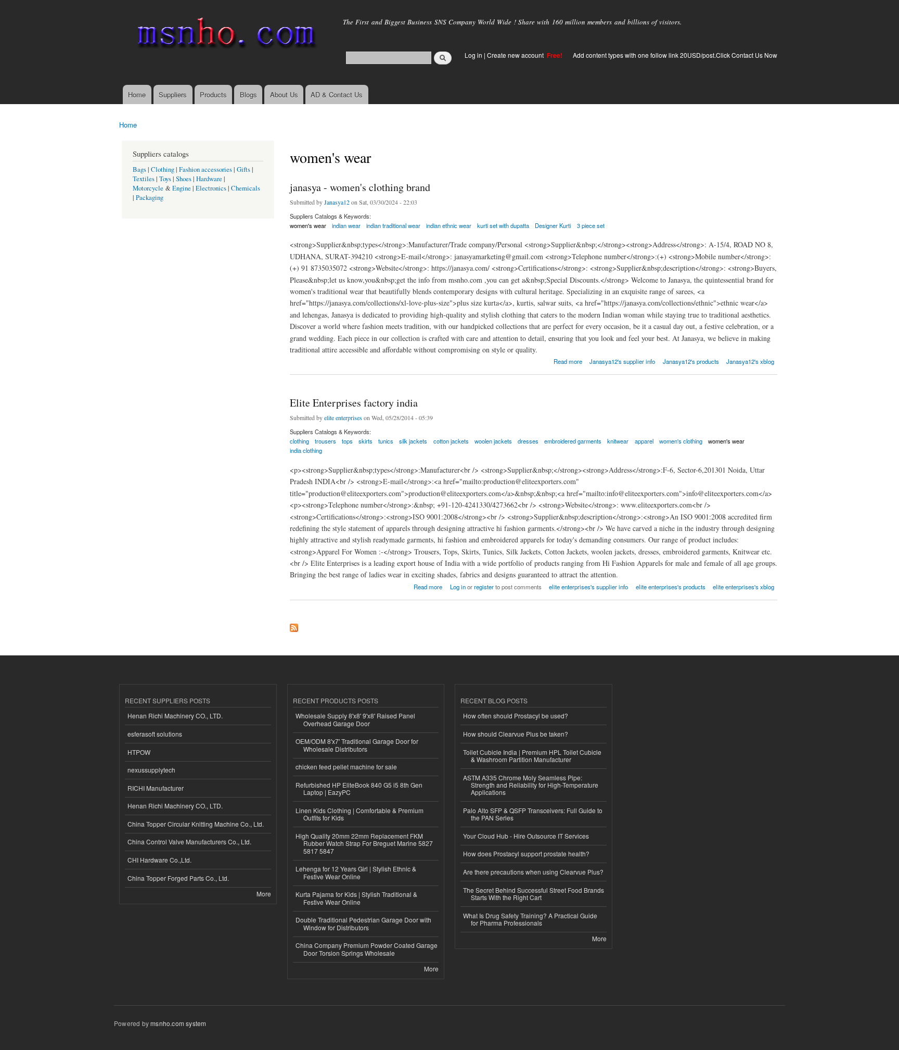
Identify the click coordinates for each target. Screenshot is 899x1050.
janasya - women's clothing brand (360, 187)
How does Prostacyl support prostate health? (526, 853)
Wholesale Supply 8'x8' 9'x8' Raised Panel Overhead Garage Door (355, 719)
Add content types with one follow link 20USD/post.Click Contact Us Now (675, 54)
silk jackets (413, 441)
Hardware (209, 178)
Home (137, 94)
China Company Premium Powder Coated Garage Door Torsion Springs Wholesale (367, 949)
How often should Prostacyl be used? (515, 715)
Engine (181, 188)
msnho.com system (178, 1023)
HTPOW (138, 752)
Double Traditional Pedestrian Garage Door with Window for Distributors (363, 923)
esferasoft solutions (154, 733)
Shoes (183, 178)
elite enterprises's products (670, 587)
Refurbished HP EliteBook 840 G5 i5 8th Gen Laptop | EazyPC (359, 788)
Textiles (144, 178)
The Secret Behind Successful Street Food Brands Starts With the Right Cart (533, 893)
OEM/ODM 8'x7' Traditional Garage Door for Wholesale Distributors (357, 745)
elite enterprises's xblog (743, 587)
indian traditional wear (393, 225)
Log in (473, 54)
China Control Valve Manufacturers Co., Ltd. (189, 841)
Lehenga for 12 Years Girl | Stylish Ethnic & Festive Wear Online (356, 872)
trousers (325, 441)
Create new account (516, 54)
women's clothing (680, 441)
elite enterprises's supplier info (588, 587)
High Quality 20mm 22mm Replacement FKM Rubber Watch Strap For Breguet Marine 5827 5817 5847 (364, 843)
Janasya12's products (691, 361)
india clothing (306, 450)
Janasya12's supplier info (622, 361)
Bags (139, 169)
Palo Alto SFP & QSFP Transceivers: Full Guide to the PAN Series (532, 814)
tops (347, 441)
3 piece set (591, 225)
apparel (644, 441)
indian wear (346, 225)
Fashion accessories (205, 169)
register (484, 587)
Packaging (149, 197)
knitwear (617, 441)
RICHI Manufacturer (155, 787)
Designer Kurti (553, 225)
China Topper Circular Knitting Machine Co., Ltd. (195, 823)
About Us (284, 94)
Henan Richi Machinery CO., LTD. (175, 715)
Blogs (248, 94)
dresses (528, 441)
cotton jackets (451, 441)
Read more (568, 360)
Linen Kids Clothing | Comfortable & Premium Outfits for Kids (359, 814)
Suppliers (173, 94)
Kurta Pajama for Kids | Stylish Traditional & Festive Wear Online (356, 898)
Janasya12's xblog (750, 361)
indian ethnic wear (448, 225)
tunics (385, 441)
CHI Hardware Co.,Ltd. (159, 859)
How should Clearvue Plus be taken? (515, 733)
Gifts (243, 169)
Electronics (211, 188)
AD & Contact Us (337, 94)
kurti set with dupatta (503, 225)
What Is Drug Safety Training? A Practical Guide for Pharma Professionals (530, 919)
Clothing (162, 169)
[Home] (224, 35)
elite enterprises (343, 417)
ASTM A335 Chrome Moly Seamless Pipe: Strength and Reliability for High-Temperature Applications (530, 785)
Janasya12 (337, 202)
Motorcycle (148, 188)
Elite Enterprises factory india (354, 403)
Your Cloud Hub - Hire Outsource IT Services (526, 835)
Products (213, 94)
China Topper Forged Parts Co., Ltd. (178, 878)
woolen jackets (493, 441)
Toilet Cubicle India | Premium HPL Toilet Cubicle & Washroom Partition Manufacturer (532, 756)
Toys (165, 178)
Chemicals (245, 188)
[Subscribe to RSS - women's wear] (294, 625)
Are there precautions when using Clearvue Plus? (533, 871)
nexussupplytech (151, 769)
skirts (365, 441)
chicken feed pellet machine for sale (346, 766)
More (263, 893)
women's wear (308, 225)
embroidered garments (572, 441)
